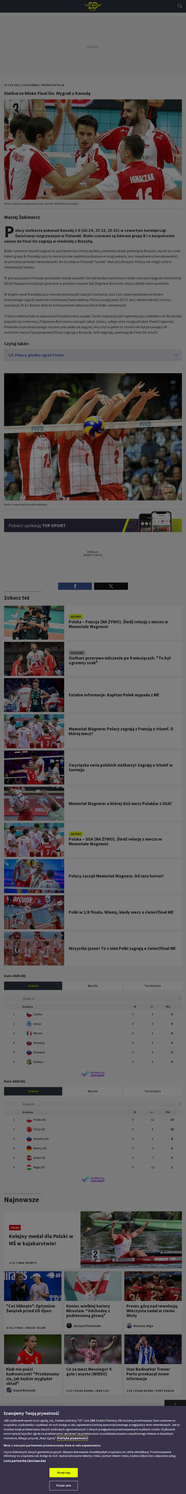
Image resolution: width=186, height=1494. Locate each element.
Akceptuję (63, 1473)
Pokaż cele (63, 1485)
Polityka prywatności (73, 1438)
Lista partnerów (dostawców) (25, 1461)
